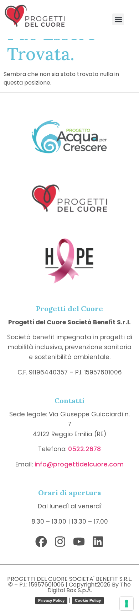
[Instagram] (60, 541)
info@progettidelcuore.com (79, 464)
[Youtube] (79, 541)
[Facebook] (41, 541)
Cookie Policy (88, 600)
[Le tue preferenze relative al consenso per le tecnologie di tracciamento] (126, 603)
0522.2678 (84, 449)
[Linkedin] (98, 541)
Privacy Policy (51, 600)
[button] (118, 19)
